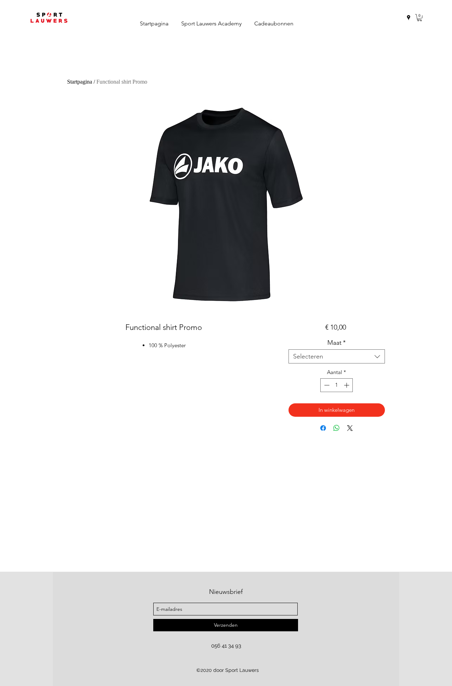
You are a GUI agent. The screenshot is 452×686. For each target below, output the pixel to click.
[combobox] (337, 356)
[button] (419, 17)
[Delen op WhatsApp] (336, 428)
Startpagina (79, 82)
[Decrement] (326, 385)
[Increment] (347, 385)
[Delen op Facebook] (323, 428)
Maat (336, 343)
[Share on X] (350, 428)
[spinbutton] (337, 385)
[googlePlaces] (408, 17)
